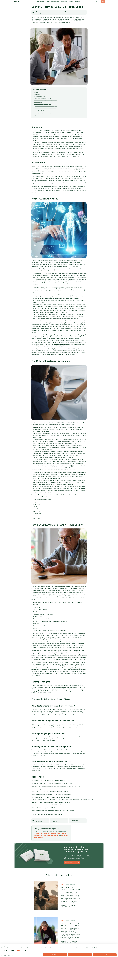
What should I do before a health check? (45, 114)
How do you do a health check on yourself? (45, 112)
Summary (36, 92)
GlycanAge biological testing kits (63, 344)
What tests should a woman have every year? (46, 106)
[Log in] (96, 1)
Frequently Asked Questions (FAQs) (42, 104)
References (36, 115)
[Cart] (99, 1)
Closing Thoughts (38, 102)
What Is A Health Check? (40, 96)
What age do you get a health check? (44, 110)
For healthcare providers (52, 1)
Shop (103, 1)
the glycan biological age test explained (46, 835)
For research (63, 1)
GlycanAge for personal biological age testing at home (50, 833)
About (70, 1)
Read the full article (36, 878)
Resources (77, 1)
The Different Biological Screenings (42, 98)
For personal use (40, 1)
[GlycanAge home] (17, 1)
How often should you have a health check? (45, 108)
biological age (63, 330)
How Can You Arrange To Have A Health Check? (45, 100)
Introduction (37, 94)
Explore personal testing (71, 862)
